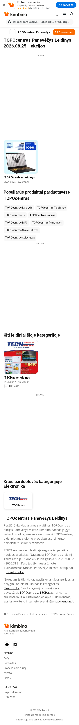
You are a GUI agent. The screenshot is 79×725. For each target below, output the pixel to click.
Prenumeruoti (66, 32)
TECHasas (46, 593)
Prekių (7, 677)
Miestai (8, 673)
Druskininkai (15, 572)
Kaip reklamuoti (13, 692)
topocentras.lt (64, 601)
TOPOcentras (28, 593)
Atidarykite (66, 5)
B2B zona (9, 697)
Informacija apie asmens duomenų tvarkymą (39, 719)
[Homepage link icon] (5, 614)
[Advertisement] (39, 96)
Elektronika (11, 588)
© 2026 (39, 710)
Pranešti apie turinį (15, 668)
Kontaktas (10, 663)
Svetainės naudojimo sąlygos (39, 714)
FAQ (6, 658)
